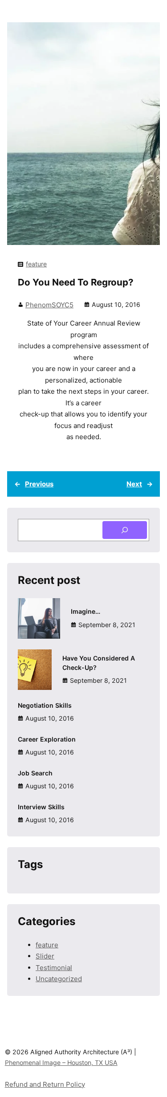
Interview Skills (41, 807)
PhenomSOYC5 (49, 305)
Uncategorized (59, 979)
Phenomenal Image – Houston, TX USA (61, 1062)
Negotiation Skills (45, 705)
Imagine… (85, 611)
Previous (39, 484)
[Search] (124, 530)
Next (134, 484)
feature (36, 264)
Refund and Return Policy (45, 1084)
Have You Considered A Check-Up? (98, 662)
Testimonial (54, 967)
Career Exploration (47, 739)
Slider (45, 956)
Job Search (35, 773)
